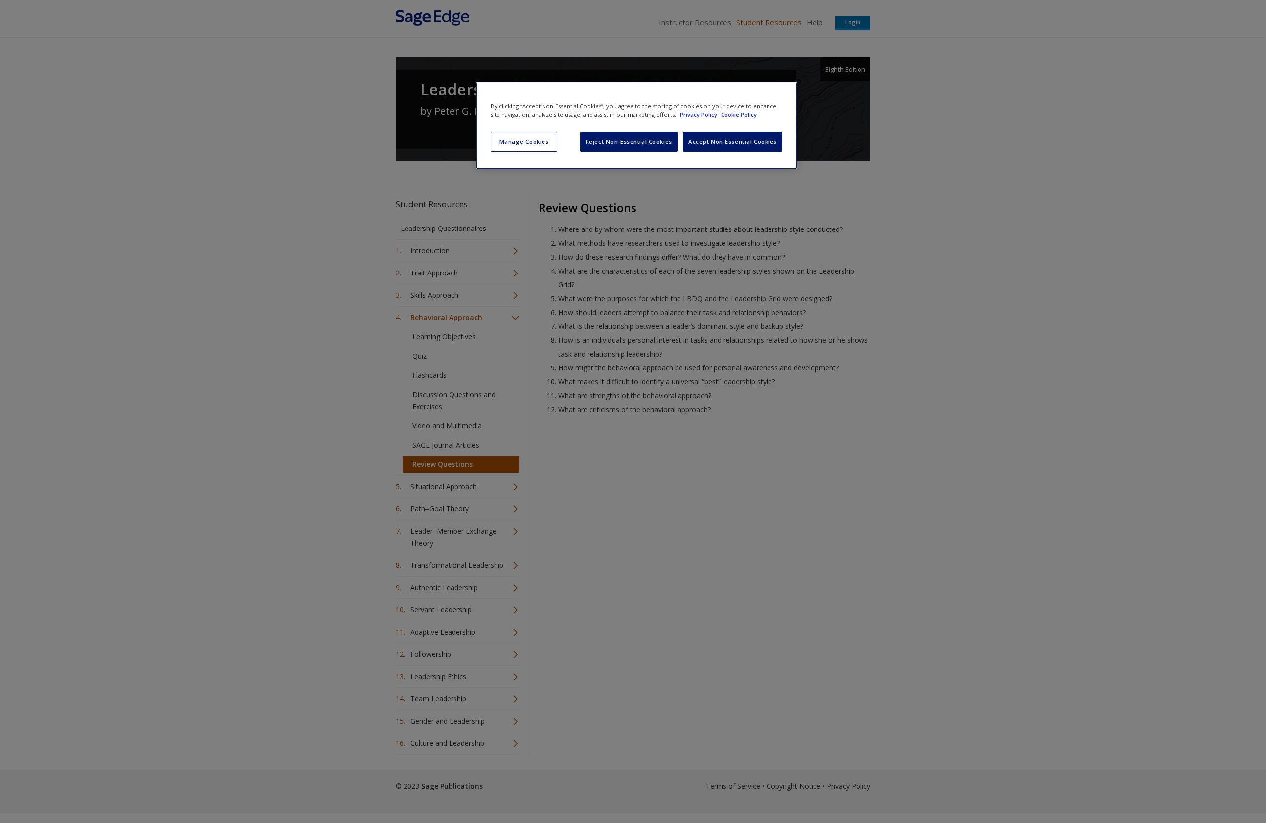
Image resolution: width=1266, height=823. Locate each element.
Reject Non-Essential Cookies (629, 141)
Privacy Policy (699, 114)
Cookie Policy (739, 114)
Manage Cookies (524, 141)
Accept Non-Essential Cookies (732, 141)
